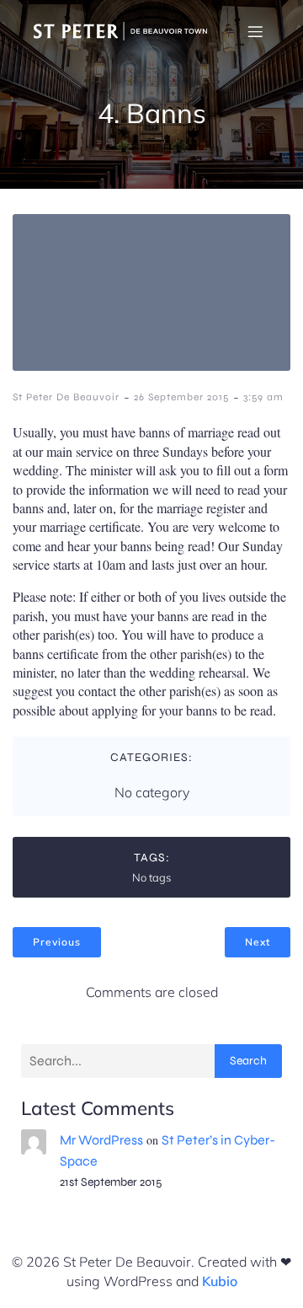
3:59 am (263, 397)
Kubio (219, 1281)
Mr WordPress (101, 1140)
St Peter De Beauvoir (66, 397)
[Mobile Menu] (255, 31)
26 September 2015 (181, 397)
